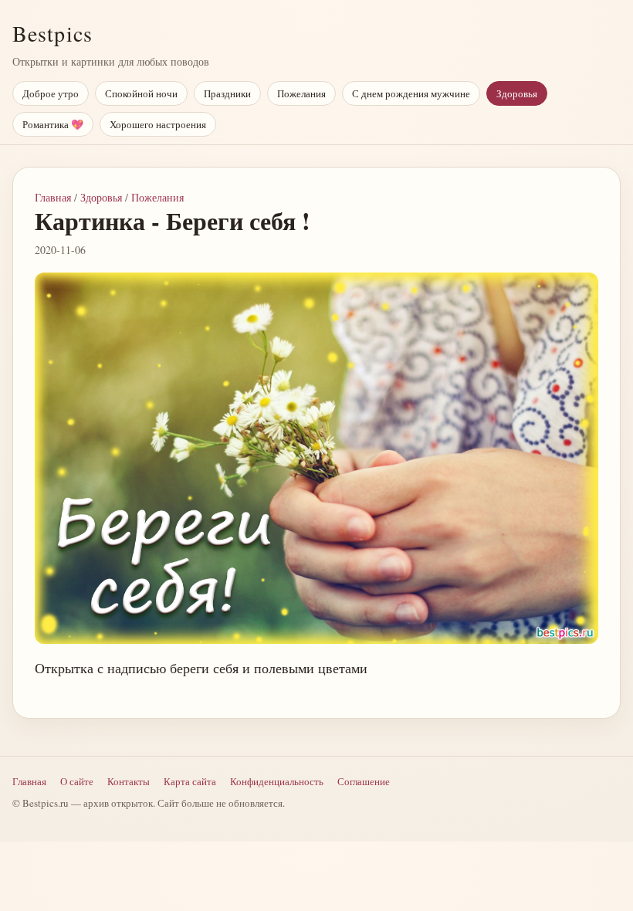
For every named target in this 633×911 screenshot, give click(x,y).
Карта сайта (190, 781)
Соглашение (363, 781)
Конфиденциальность (276, 781)
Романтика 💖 (52, 124)
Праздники (227, 93)
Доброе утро (50, 93)
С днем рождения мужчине (411, 93)
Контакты (128, 781)
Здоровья (516, 93)
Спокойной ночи (141, 93)
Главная (53, 197)
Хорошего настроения (158, 124)
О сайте (76, 781)
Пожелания (301, 93)
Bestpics (52, 33)
